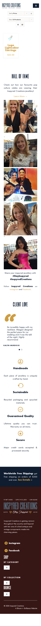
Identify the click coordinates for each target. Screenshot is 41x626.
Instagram (14, 289)
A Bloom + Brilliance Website (26, 608)
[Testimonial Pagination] (19, 349)
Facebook (27, 289)
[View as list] (22, 25)
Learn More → (20, 96)
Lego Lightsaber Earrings (12, 48)
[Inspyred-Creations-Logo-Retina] (11, 4)
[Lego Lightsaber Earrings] (10, 34)
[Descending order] (31, 13)
